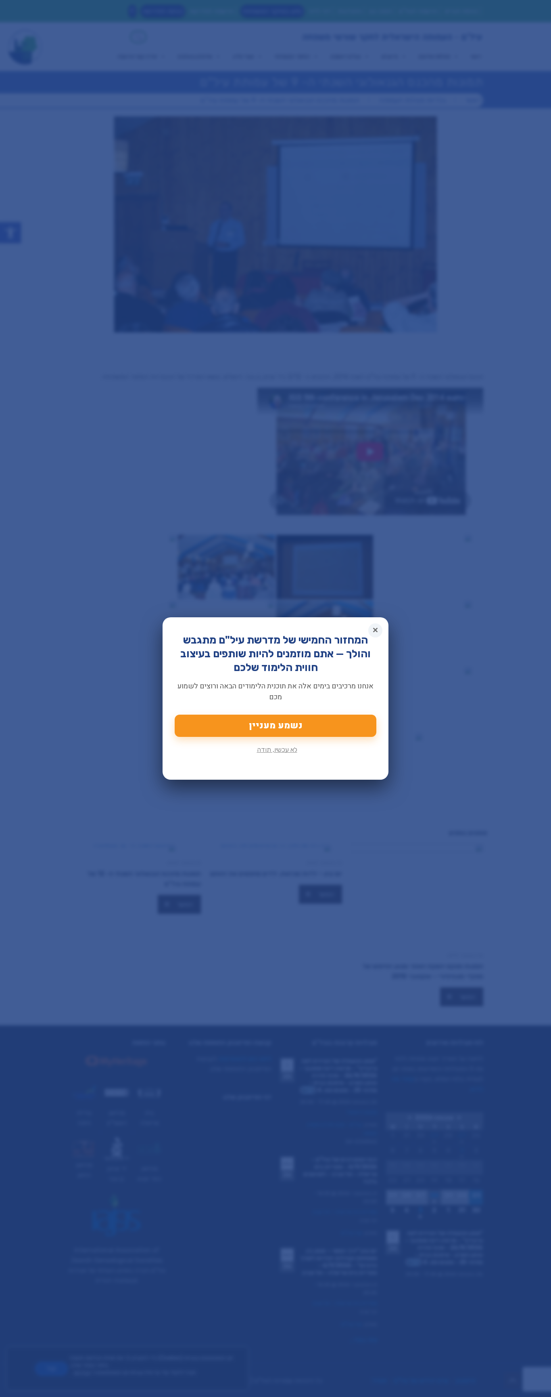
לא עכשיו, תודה (277, 749)
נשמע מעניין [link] (276, 725)
